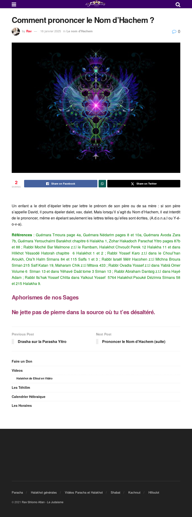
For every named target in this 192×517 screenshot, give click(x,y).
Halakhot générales (44, 492)
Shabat (115, 492)
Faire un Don (22, 361)
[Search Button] (178, 4)
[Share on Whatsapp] (102, 183)
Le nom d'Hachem (79, 31)
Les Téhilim (21, 387)
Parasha (17, 492)
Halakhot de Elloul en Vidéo (34, 378)
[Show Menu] (14, 4)
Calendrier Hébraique (28, 396)
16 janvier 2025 (50, 31)
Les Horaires (22, 405)
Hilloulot (153, 492)
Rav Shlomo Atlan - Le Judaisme (42, 502)
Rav (29, 31)
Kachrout (134, 492)
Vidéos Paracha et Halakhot (84, 492)
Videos (17, 370)
